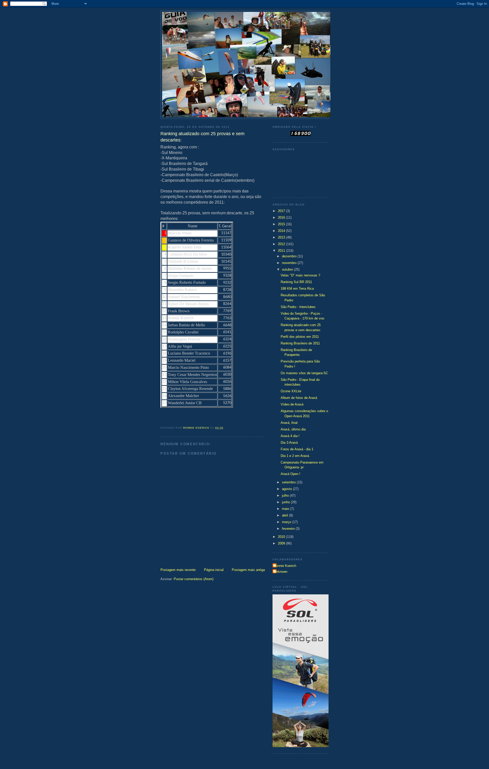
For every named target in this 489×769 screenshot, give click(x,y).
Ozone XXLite (291, 391)
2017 (282, 211)
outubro (288, 269)
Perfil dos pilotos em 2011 (300, 337)
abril (285, 515)
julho (286, 495)
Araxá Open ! (290, 474)
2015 (282, 224)
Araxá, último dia (293, 429)
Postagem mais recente (178, 570)
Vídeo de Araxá (292, 404)
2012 (282, 244)
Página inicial (214, 570)
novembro (289, 263)
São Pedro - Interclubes (298, 307)
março (287, 522)
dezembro (289, 256)
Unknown (280, 572)
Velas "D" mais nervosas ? (300, 275)
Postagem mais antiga (248, 570)
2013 (282, 237)
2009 (282, 543)
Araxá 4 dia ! (290, 436)
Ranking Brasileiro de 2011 (300, 343)
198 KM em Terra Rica (297, 288)
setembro (289, 482)
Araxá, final (289, 423)
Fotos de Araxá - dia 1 (297, 449)
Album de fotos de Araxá (299, 398)
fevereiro (289, 528)
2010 (282, 537)
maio (286, 509)
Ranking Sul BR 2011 (296, 282)
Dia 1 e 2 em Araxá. (295, 456)
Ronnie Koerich (285, 566)
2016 (282, 217)
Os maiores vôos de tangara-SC (304, 373)
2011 (282, 251)
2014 (282, 231)
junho (286, 502)
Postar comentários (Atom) (193, 579)
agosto (287, 489)
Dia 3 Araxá (289, 442)
